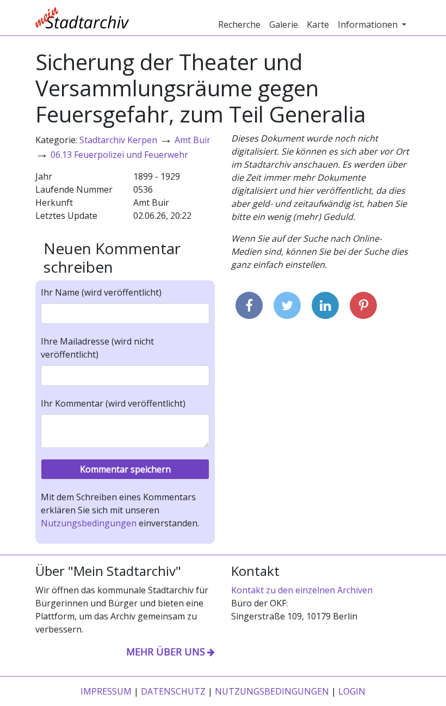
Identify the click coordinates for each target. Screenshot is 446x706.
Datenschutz (173, 691)
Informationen (369, 24)
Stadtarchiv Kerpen (118, 140)
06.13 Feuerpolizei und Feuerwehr (119, 155)
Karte (318, 24)
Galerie (283, 24)
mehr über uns (165, 651)
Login (352, 691)
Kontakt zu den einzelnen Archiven (302, 590)
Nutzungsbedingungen (89, 523)
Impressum (106, 691)
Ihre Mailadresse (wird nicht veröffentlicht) (97, 347)
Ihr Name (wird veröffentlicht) (101, 292)
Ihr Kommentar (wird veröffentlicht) (113, 403)
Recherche (239, 24)
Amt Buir (192, 140)
